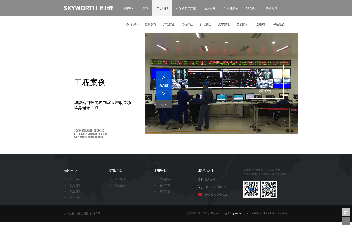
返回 (164, 104)
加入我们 (251, 8)
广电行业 (169, 24)
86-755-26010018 (216, 187)
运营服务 (210, 8)
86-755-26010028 (216, 194)
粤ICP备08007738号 (198, 213)
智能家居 (242, 24)
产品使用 (165, 179)
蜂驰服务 (279, 24)
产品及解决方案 (186, 8)
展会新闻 (75, 191)
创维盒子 (95, 213)
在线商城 (271, 8)
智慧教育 (150, 24)
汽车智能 (224, 24)
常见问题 (165, 191)
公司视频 (75, 197)
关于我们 (162, 8)
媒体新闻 (75, 185)
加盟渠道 (120, 185)
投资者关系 (231, 8)
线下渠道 (120, 179)
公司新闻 (75, 179)
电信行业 (187, 24)
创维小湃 (132, 24)
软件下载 (165, 185)
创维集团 (128, 8)
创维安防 (205, 24)
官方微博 (210, 179)
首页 (145, 8)
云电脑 (260, 24)
